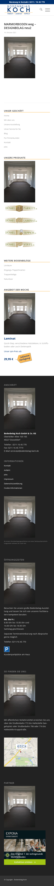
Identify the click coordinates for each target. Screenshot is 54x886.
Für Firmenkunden (11, 138)
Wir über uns (9, 120)
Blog (6, 133)
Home (6, 115)
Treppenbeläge (10, 274)
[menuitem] (39, 9)
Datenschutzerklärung (13, 483)
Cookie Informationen (13, 488)
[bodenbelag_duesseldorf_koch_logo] (22, 9)
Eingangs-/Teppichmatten (14, 270)
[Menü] (46, 9)
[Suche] (39, 9)
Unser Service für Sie (12, 129)
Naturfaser (8, 279)
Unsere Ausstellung (12, 124)
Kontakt (7, 142)
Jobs (5, 147)
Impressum (8, 479)
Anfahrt (7, 470)
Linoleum (8, 265)
